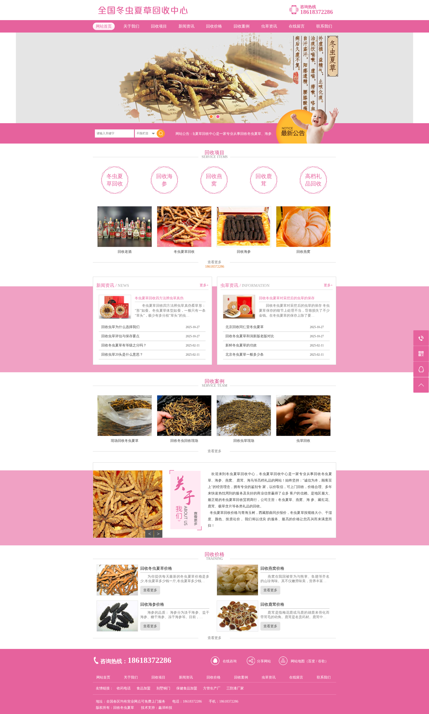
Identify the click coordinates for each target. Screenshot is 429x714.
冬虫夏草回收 (115, 180)
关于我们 (131, 26)
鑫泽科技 (165, 708)
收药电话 (124, 688)
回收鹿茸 (263, 180)
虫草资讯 (269, 26)
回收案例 (242, 26)
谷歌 (321, 661)
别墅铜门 (163, 688)
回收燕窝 (214, 180)
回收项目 (159, 26)
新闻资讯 (186, 26)
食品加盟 (143, 688)
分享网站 (264, 661)
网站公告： (184, 134)
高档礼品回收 (313, 180)
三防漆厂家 (235, 688)
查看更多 (214, 262)
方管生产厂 (211, 688)
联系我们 (324, 26)
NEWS (123, 285)
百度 (311, 661)
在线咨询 (230, 661)
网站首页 (104, 26)
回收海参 (164, 180)
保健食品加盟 (186, 688)
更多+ (204, 285)
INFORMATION (256, 285)
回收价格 (214, 26)
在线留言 (297, 26)
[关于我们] (186, 500)
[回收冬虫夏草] (146, 14)
